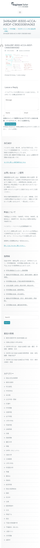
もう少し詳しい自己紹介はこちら (15, 162)
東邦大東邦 (9, 382)
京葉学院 (9, 412)
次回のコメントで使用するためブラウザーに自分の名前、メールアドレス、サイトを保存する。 (20, 119)
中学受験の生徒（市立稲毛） (15, 294)
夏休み (8, 476)
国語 (7, 493)
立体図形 (9, 459)
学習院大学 (9, 467)
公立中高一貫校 (11, 399)
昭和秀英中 (9, 506)
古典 (7, 502)
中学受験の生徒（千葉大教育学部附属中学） (20, 281)
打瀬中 (8, 404)
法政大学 (9, 455)
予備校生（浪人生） (12, 527)
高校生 (8, 480)
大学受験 (9, 536)
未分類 (8, 395)
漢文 (7, 519)
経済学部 (9, 484)
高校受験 (9, 438)
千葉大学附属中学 (12, 523)
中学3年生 (9, 391)
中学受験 (13, 29)
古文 (7, 510)
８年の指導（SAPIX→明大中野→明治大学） (20, 285)
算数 (7, 446)
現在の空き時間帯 (12, 378)
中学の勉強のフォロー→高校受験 (17, 270)
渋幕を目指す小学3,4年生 (14, 342)
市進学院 (9, 425)
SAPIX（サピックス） (13, 450)
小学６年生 (9, 421)
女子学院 (9, 416)
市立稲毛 (9, 387)
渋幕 (7, 433)
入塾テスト (9, 531)
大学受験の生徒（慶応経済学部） (17, 305)
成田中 (8, 540)
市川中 (8, 497)
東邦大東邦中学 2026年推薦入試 (16, 338)
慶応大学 (9, 442)
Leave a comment (24, 50)
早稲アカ (9, 514)
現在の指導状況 (11, 489)
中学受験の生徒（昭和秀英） (15, 290)
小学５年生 (9, 463)
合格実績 (9, 429)
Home (5, 29)
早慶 (7, 472)
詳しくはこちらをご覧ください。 (15, 246)
